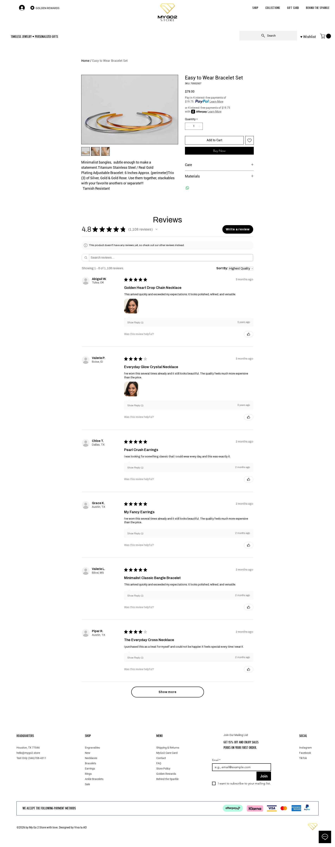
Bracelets (90, 763)
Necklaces (91, 758)
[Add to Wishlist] (249, 140)
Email (216, 760)
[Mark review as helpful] (248, 334)
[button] (255, 8)
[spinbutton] (193, 126)
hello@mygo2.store (28, 752)
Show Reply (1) (135, 322)
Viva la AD (80, 827)
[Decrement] (188, 126)
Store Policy (163, 768)
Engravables (92, 747)
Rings (88, 773)
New (87, 752)
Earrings (90, 768)
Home (85, 61)
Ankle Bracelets (94, 779)
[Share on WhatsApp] (187, 188)
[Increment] (199, 126)
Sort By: (222, 268)
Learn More (216, 101)
